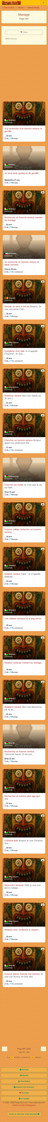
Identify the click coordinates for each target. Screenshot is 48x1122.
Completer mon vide (14, 351)
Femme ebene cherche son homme (22, 974)
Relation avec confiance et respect (21, 930)
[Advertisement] (24, 74)
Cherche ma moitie (14, 485)
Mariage (20, 7)
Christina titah (11, 840)
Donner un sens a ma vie (17, 306)
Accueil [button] (25, 1070)
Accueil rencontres (8, 7)
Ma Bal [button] (25, 1075)
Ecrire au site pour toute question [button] (23, 1114)
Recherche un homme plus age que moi (22, 797)
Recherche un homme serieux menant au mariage (23, 218)
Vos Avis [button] (25, 1093)
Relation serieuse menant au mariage (23, 662)
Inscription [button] (25, 1081)
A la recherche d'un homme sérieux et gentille (23, 130)
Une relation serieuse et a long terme (22, 618)
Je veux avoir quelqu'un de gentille (21, 173)
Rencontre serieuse (14, 885)
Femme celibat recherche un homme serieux (22, 530)
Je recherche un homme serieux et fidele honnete (21, 263)
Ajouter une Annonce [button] (25, 1087)
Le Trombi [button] (24, 1099)
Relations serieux (13, 395)
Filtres (25, 32)
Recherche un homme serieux (19, 751)
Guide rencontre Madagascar (24, 1105)
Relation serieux (12, 574)
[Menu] (43, 2)
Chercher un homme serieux (18, 440)
